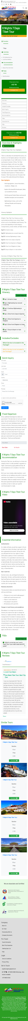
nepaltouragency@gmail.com (9, 1)
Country (3, 377)
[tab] (14, 299)
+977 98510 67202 (6, 977)
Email (2, 371)
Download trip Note (9, 146)
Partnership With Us (7, 932)
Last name (3, 366)
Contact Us (14, 90)
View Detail (13, 760)
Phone (2, 383)
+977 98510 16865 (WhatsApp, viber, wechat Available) (14, 2)
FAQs (3, 951)
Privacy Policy (5, 962)
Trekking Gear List (6, 948)
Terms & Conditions (6, 958)
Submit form (5, 407)
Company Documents (7, 935)
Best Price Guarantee (7, 945)
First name (3, 360)
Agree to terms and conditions (9, 398)
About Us (4, 925)
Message (3, 388)
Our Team (4, 929)
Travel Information (6, 942)
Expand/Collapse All (21, 295)
